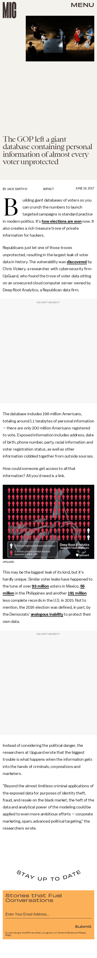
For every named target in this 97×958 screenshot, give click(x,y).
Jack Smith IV (17, 189)
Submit (83, 926)
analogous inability (47, 614)
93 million (40, 586)
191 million (77, 593)
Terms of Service (66, 933)
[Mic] (9, 10)
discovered (77, 262)
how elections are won (62, 221)
